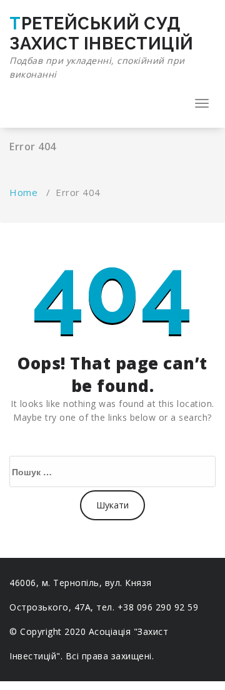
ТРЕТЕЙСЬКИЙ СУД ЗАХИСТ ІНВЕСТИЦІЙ (101, 47)
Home (23, 192)
